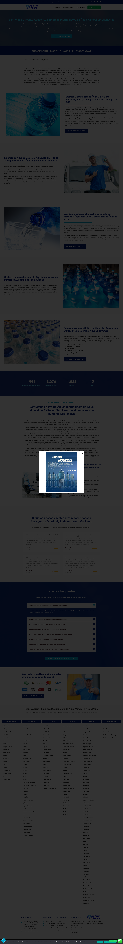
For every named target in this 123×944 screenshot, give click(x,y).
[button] (82, 453)
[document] (61, 472)
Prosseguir (100, 941)
